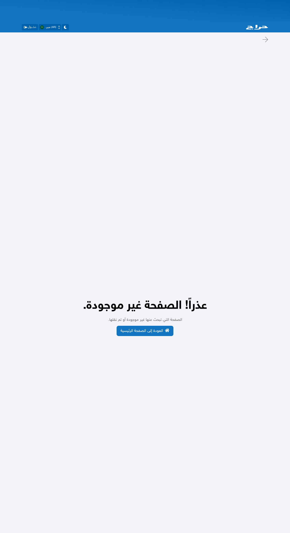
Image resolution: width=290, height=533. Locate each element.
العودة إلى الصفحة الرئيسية (142, 331)
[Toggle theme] (65, 27)
